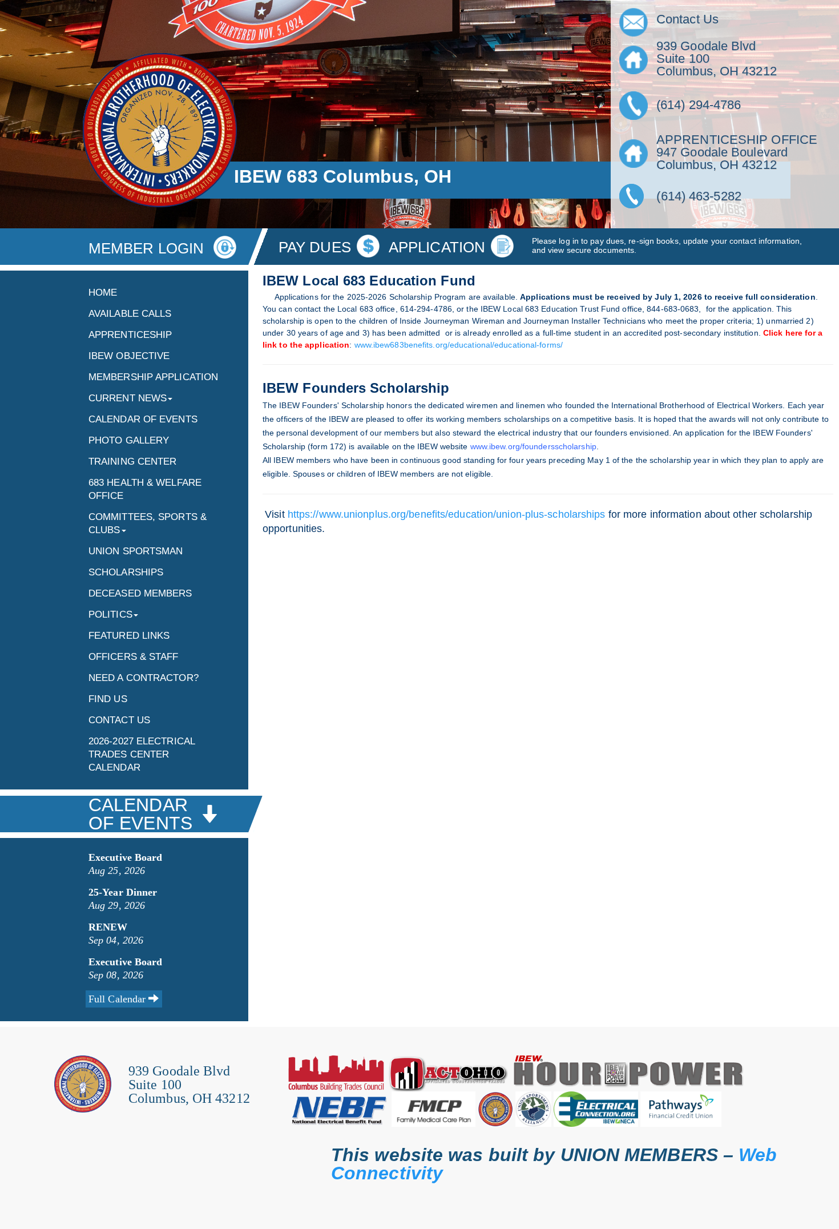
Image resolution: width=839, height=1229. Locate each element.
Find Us (107, 699)
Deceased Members (140, 593)
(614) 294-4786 (698, 105)
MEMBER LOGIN (148, 248)
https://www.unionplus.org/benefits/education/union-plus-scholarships (447, 514)
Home (102, 292)
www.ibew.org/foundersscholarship (533, 446)
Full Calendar (118, 999)
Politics (110, 614)
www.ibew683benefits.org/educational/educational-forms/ (458, 344)
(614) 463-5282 (693, 196)
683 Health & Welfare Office (144, 489)
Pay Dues (315, 247)
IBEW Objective (129, 355)
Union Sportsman (135, 551)
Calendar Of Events (142, 419)
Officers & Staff (133, 656)
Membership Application (153, 377)
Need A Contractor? (143, 677)
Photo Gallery (128, 440)
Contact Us (119, 720)
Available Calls (130, 313)
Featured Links (129, 635)
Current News (127, 398)
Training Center (132, 461)
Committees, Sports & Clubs (147, 523)
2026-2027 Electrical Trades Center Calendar (141, 754)
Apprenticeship (130, 334)
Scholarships (125, 572)
